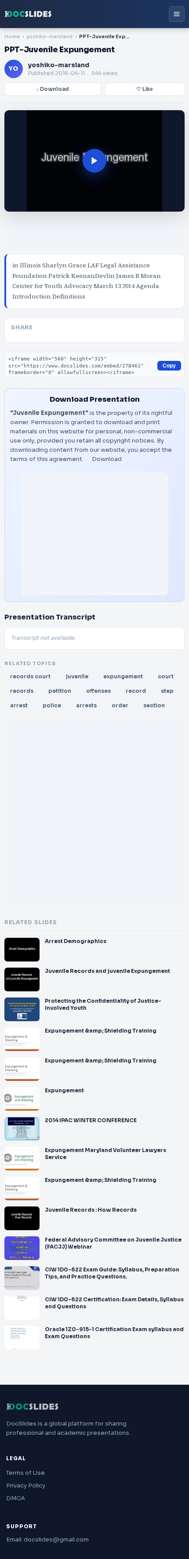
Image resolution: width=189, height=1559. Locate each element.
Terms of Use (25, 1472)
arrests (86, 705)
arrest (19, 705)
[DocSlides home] (28, 14)
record (136, 691)
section (154, 705)
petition (59, 691)
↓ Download (52, 89)
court (166, 676)
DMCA (15, 1498)
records (21, 691)
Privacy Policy (25, 1485)
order (120, 705)
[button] (94, 161)
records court (30, 676)
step (167, 691)
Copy (169, 365)
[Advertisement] (94, 533)
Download (107, 459)
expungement (123, 676)
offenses (98, 691)
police (52, 705)
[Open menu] (177, 14)
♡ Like (144, 89)
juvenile (76, 676)
